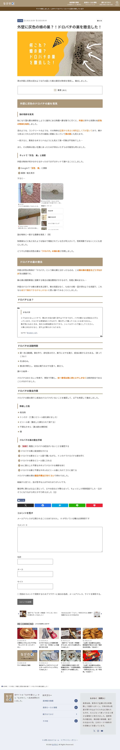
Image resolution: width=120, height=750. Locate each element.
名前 (19, 557)
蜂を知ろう (31, 333)
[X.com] (94, 731)
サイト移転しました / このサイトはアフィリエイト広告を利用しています (60, 9)
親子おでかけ (48, 714)
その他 (20, 21)
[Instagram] (98, 731)
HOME (5, 686)
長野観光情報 (48, 701)
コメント (22, 525)
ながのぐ (55, 744)
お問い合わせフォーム (51, 740)
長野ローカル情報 (50, 707)
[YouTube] (102, 731)
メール (20, 569)
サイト (20, 581)
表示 (64, 90)
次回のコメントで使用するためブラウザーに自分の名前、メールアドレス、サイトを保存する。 (60, 594)
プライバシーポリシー (70, 740)
